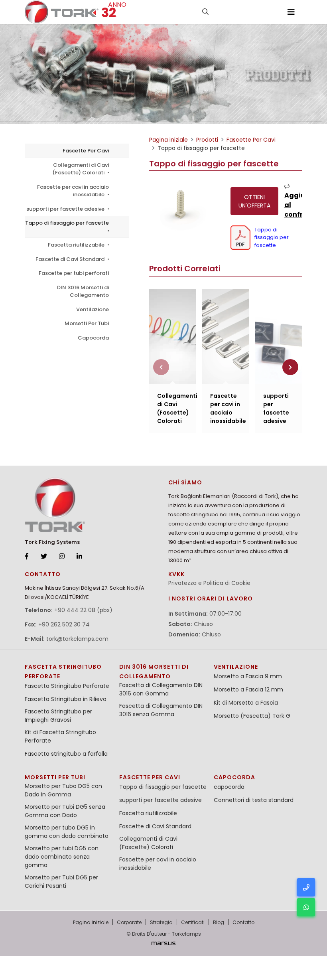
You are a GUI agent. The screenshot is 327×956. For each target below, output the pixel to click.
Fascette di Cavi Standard (70, 259)
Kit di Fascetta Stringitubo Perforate (60, 736)
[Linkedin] (79, 556)
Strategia (161, 922)
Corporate (129, 922)
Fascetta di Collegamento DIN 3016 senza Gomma (161, 710)
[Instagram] (62, 556)
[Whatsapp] (306, 907)
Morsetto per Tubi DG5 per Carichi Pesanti (61, 881)
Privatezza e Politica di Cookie (209, 583)
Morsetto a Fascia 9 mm (248, 676)
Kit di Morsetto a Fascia (246, 703)
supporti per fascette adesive (66, 209)
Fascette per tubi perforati (74, 273)
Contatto (243, 922)
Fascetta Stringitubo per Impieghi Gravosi (58, 715)
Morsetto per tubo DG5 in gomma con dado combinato (66, 832)
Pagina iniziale (90, 922)
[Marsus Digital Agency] (163, 943)
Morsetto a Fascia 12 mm (248, 689)
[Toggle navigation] (291, 12)
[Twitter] (44, 556)
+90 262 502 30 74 (64, 624)
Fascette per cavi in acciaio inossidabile (73, 191)
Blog (218, 922)
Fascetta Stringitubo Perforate (67, 686)
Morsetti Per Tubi (87, 323)
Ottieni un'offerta (254, 201)
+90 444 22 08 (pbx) (83, 610)
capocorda (234, 777)
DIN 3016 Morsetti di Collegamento (83, 291)
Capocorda (93, 338)
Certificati (193, 922)
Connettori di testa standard (254, 800)
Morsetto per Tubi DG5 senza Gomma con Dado (65, 811)
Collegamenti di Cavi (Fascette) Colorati (80, 169)
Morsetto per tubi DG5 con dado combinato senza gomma (61, 856)
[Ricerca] (205, 12)
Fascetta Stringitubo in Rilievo (65, 699)
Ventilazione (92, 309)
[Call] (306, 887)
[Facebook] (27, 556)
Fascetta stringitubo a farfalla (66, 754)
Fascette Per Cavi (86, 150)
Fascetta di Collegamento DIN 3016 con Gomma (161, 689)
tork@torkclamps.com (77, 639)
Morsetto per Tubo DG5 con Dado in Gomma (63, 790)
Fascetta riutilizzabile (77, 245)
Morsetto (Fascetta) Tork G (252, 716)
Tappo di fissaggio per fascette (67, 223)
